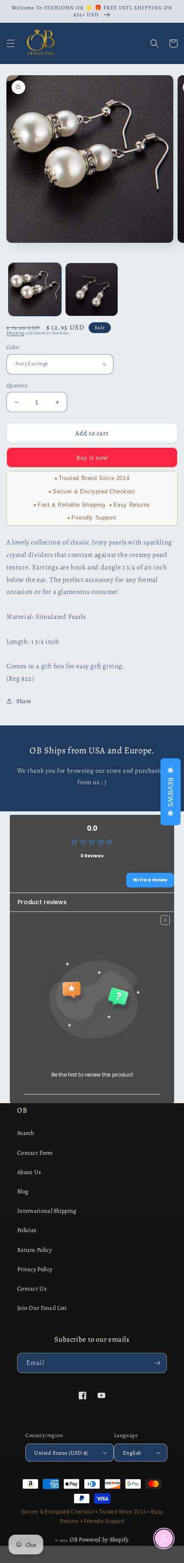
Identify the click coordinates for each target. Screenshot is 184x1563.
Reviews (170, 791)
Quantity (17, 385)
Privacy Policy (34, 1269)
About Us (29, 1172)
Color (12, 347)
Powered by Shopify (103, 1539)
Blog (22, 1191)
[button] (10, 43)
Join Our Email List (42, 1308)
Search (25, 1133)
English (132, 1452)
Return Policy (34, 1250)
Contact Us (32, 1289)
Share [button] (23, 701)
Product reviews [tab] (42, 902)
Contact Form (35, 1153)
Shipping (15, 333)
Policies (26, 1230)
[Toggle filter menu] (165, 920)
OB (74, 1539)
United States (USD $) (61, 1452)
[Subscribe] (157, 1363)
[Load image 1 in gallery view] (35, 289)
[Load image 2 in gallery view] (91, 289)
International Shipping (47, 1211)
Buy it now (92, 457)
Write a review (150, 880)
